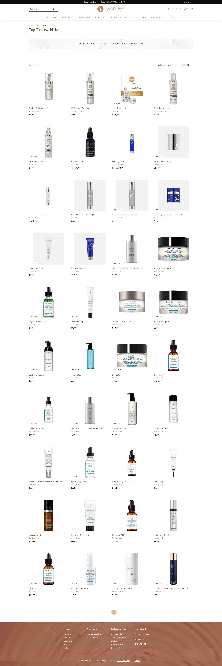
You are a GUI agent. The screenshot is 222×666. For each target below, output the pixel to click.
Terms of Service (118, 648)
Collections (41, 25)
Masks (65, 644)
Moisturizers (67, 637)
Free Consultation (94, 634)
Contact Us (115, 641)
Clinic (173, 17)
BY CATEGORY (68, 17)
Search (137, 661)
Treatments (67, 641)
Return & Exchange (119, 637)
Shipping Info (116, 634)
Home (31, 25)
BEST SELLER (51, 17)
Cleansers (66, 634)
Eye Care (66, 648)
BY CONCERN (85, 17)
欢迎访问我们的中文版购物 (116, 2)
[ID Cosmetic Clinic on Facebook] (140, 644)
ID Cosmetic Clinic (94, 637)
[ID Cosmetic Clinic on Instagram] (136, 644)
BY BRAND (100, 17)
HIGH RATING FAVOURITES (121, 17)
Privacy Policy (117, 644)
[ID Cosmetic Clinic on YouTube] (145, 644)
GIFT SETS (141, 17)
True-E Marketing (123, 661)
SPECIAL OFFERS (158, 17)
